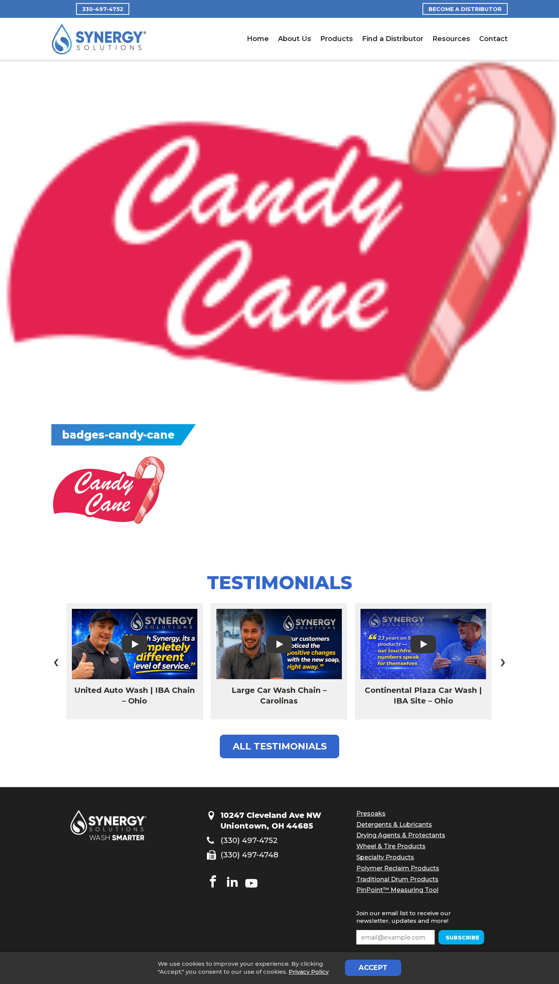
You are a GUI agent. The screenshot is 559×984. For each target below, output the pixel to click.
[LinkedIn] (232, 882)
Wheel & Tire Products (391, 846)
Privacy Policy (309, 971)
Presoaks (371, 813)
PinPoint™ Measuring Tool (397, 890)
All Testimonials (280, 746)
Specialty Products (385, 857)
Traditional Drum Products (397, 879)
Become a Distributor (465, 9)
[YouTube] (251, 882)
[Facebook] (213, 882)
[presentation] (56, 661)
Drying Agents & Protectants (400, 835)
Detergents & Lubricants (394, 824)
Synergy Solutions (98, 39)
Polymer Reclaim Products (397, 868)
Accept (373, 967)
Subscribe (420, 937)
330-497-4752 (102, 9)
